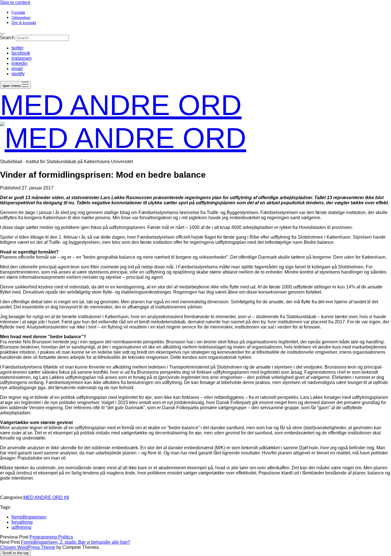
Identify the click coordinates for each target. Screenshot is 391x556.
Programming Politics (51, 537)
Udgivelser (21, 17)
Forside (18, 12)
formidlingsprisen (28, 517)
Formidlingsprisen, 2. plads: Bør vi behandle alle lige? (75, 542)
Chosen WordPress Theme (27, 547)
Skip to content (15, 2)
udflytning (21, 527)
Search (7, 37)
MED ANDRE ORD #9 (46, 497)
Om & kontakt (23, 22)
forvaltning (22, 522)
